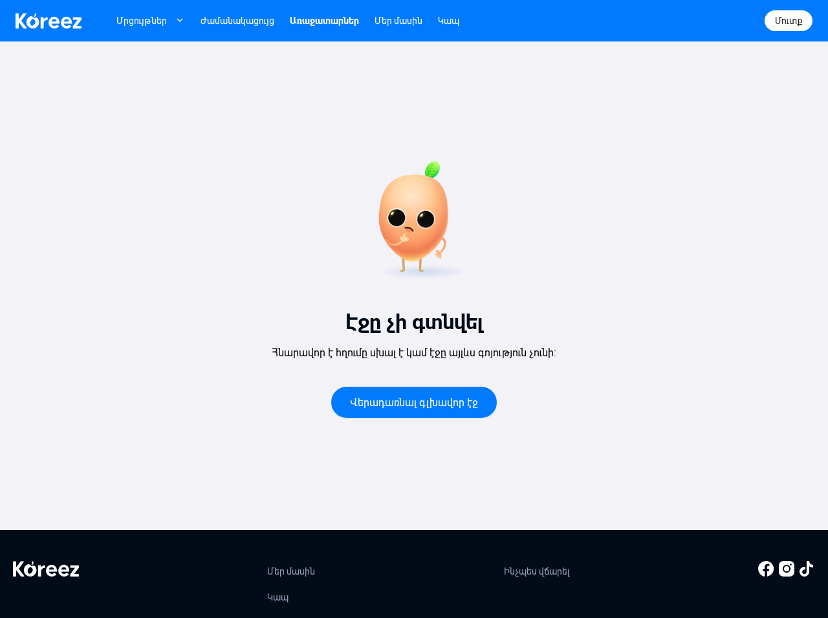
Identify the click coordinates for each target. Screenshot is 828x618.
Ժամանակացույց (237, 21)
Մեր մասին (398, 21)
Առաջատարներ (324, 21)
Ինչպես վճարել (537, 571)
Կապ (448, 21)
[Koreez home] (49, 21)
